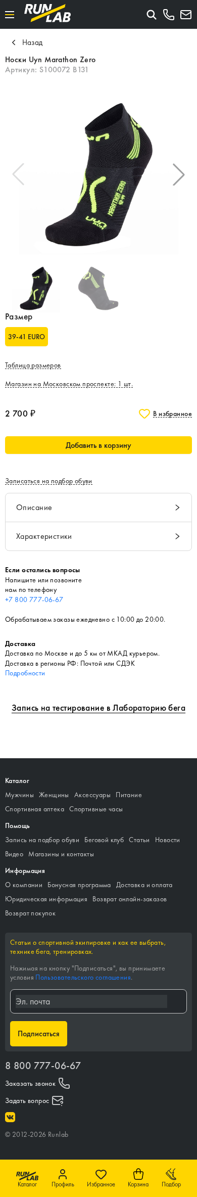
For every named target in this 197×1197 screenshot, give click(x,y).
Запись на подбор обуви (42, 839)
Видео (14, 853)
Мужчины (19, 794)
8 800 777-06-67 (43, 1065)
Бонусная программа (79, 884)
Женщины (54, 794)
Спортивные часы (96, 808)
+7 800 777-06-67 (34, 599)
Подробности (25, 672)
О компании (23, 884)
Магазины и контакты (61, 853)
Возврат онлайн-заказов (129, 898)
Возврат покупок (30, 912)
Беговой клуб (104, 839)
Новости (167, 839)
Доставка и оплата (144, 884)
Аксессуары (92, 794)
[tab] (98, 507)
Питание (129, 794)
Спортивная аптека (34, 808)
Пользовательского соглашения (83, 977)
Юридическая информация (46, 898)
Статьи (139, 839)
